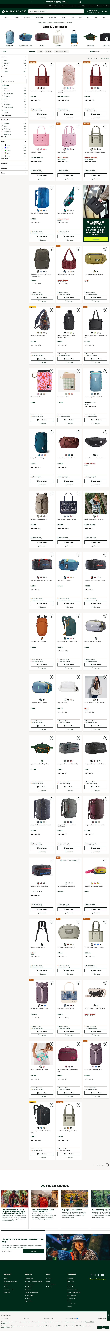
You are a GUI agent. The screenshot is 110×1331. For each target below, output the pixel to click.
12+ (100, 149)
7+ (46, 883)
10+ (100, 761)
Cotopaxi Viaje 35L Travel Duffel (66, 458)
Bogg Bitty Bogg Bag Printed (65, 1008)
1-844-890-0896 (90, 1321)
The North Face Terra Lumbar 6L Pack (95, 458)
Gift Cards (27, 1298)
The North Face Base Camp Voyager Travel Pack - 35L (41, 275)
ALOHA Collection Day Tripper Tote (94, 519)
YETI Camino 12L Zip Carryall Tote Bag (95, 91)
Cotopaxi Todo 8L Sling (37, 458)
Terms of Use (4, 1318)
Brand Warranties (71, 1303)
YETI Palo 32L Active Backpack (66, 886)
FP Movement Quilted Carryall (65, 274)
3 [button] (97, 1165)
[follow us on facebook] (92, 1274)
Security (69, 1306)
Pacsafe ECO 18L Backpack (38, 641)
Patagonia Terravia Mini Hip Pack (93, 886)
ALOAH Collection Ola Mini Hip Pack (94, 1008)
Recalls (69, 1301)
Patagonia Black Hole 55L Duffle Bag (67, 763)
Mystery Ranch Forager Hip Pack (93, 274)
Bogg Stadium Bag (62, 702)
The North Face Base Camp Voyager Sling (67, 1070)
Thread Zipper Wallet (63, 396)
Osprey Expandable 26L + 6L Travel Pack (40, 1131)
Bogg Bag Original (36, 152)
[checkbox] (42, 118)
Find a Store (92, 6)
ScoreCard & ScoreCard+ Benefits (33, 1281)
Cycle (72, 17)
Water (64, 17)
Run (88, 17)
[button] (107, 39)
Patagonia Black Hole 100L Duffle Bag (41, 580)
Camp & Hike (39, 17)
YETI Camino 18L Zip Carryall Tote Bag (41, 91)
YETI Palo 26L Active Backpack (39, 1008)
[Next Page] (107, 1165)
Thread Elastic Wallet (37, 396)
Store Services (28, 1286)
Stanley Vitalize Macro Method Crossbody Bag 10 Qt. (66, 336)
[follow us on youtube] (102, 1274)
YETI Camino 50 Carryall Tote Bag (94, 947)
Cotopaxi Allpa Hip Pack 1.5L (65, 213)
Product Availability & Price (73, 1292)
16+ (73, 88)
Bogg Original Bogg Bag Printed (66, 519)
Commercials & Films (9, 1289)
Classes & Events (72, 6)
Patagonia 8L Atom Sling (38, 335)
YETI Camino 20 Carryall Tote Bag (67, 1130)
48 (91, 58)
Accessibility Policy (48, 1318)
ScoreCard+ (62, 6)
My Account (28, 1289)
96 (94, 58)
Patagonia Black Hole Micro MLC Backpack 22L (66, 825)
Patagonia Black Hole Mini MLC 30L (41, 825)
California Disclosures (103, 1318)
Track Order (100, 6)
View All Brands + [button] (6, 115)
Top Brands (49, 1286)
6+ (100, 332)
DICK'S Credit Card (51, 6)
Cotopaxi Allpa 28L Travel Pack (93, 396)
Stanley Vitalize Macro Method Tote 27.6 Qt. (95, 336)
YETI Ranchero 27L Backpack (39, 519)
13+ (73, 271)
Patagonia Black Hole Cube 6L (39, 886)
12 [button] (102, 1165)
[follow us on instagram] (95, 1274)
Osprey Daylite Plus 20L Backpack (67, 641)
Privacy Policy (26, 1318)
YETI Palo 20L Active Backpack (93, 1069)
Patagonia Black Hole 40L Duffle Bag (94, 763)
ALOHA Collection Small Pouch (39, 1069)
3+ (46, 271)
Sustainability (7, 1284)
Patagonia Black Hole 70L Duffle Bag (94, 580)
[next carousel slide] (78, 2)
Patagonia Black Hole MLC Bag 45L (94, 825)
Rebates (48, 1281)
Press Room (7, 1292)
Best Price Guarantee (72, 1289)
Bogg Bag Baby (61, 152)
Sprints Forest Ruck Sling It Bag (40, 763)
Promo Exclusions (71, 1298)
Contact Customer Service (31, 1292)
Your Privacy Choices (71, 1318)
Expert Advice (82, 6)
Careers (6, 1286)
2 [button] (93, 1165)
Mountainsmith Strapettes (38, 947)
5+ (46, 394)
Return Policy (70, 1281)
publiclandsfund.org (6, 1327)
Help (107, 6)
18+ (73, 149)
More (96, 17)
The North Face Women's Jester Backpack (66, 91)
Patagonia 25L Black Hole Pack (39, 213)
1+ (46, 88)
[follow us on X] (99, 1274)
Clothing (16, 17)
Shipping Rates (71, 1286)
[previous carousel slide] (32, 2)
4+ (46, 822)
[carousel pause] (80, 2)
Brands (7, 17)
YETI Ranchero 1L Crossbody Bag (66, 947)
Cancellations (70, 1284)
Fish (80, 17)
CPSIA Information (71, 1295)
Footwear (27, 17)
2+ (100, 88)
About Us (6, 1278)
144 (97, 58)
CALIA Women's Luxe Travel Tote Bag (94, 702)
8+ (100, 577)
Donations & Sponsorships (10, 1281)
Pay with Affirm (28, 1301)
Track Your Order (29, 1295)
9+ (46, 149)
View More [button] (4, 137)
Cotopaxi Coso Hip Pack (64, 580)
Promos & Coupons (51, 1284)
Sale (104, 17)
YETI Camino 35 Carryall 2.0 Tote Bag (95, 152)
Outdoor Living (52, 17)
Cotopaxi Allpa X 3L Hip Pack (92, 641)
